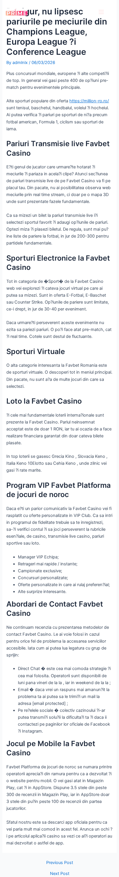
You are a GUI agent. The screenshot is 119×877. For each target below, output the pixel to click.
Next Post (59, 874)
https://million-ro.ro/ (89, 100)
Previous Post (59, 863)
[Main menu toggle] (101, 12)
